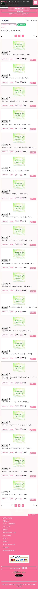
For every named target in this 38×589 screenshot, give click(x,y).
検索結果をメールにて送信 (8, 24)
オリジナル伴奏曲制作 (9, 524)
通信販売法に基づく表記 (9, 532)
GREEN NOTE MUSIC (9, 550)
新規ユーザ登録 (7, 535)
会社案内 (5, 541)
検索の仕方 (6, 521)
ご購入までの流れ (7, 518)
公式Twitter (6, 547)
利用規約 (5, 529)
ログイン (5, 538)
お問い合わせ (6, 527)
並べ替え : (4, 31)
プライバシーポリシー (9, 544)
